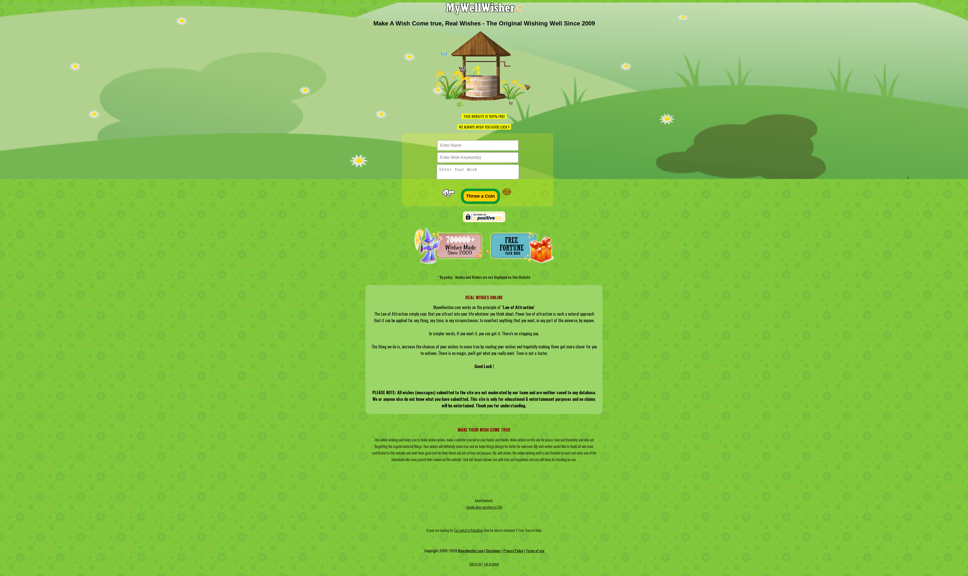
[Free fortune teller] (522, 263)
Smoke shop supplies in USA (484, 507)
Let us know (491, 563)
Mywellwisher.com (470, 550)
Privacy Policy (513, 550)
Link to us (475, 563)
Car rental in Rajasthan (468, 530)
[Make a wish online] (484, 13)
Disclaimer (493, 550)
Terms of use (535, 550)
